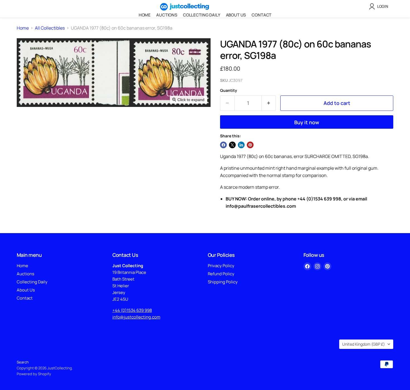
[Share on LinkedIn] (241, 145)
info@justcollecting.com (136, 317)
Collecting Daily (201, 15)
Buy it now (306, 122)
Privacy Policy (221, 266)
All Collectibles (50, 27)
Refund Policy (221, 274)
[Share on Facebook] (223, 145)
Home (145, 15)
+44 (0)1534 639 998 (132, 310)
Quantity (228, 90)
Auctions (166, 15)
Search (23, 362)
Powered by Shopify (34, 373)
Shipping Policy (223, 282)
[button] (379, 6)
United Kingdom (363, 344)
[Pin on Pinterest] (250, 145)
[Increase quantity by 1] (269, 103)
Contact (261, 15)
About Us (236, 15)
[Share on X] (232, 145)
